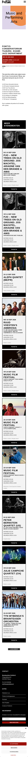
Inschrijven (14, 722)
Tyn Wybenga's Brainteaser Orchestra (14, 621)
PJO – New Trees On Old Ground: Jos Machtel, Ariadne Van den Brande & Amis (13, 165)
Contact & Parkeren (7, 705)
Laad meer (14, 649)
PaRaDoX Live (6, 693)
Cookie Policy (13, 755)
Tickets (17, 189)
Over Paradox (5, 702)
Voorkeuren (14, 751)
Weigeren (14, 747)
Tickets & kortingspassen (8, 696)
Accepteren (14, 743)
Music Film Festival (14, 377)
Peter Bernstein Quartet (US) (13, 524)
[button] (26, 728)
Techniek (4, 699)
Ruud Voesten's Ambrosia (13, 327)
